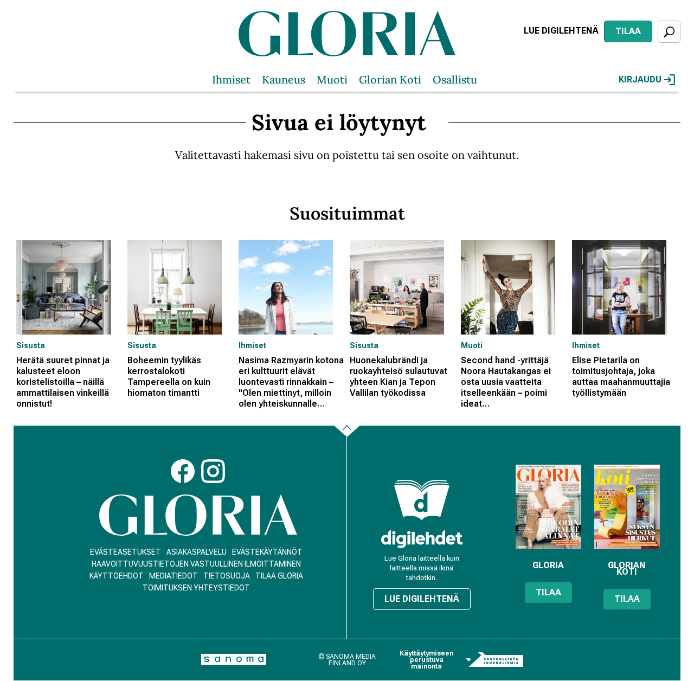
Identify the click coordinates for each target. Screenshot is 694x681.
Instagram (213, 471)
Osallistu (455, 79)
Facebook (183, 471)
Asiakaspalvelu (196, 552)
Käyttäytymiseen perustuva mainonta (426, 660)
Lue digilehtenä (561, 30)
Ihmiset (231, 79)
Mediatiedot (173, 575)
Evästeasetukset (125, 552)
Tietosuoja (226, 575)
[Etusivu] (198, 515)
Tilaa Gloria (279, 575)
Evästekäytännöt (267, 552)
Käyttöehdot (116, 575)
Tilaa (628, 31)
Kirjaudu (640, 79)
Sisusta (30, 345)
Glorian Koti (390, 79)
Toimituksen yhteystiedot (196, 587)
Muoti (332, 79)
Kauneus (283, 79)
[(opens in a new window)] (421, 538)
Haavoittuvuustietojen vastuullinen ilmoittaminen (196, 564)
